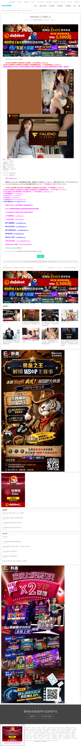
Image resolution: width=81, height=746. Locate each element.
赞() (41, 256)
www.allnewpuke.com (22, 230)
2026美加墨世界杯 (67, 738)
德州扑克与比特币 (26, 10)
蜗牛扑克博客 (28, 727)
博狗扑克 (26, 2)
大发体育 (32, 716)
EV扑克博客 (71, 733)
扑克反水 (39, 727)
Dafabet (48, 736)
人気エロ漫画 (35, 732)
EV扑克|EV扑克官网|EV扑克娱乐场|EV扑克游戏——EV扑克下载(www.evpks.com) (26, 62)
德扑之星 (27, 736)
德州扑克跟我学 (13, 248)
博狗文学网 (31, 730)
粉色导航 (57, 727)
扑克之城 (70, 2)
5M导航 (57, 732)
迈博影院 (73, 732)
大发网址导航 (11, 2)
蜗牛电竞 (73, 736)
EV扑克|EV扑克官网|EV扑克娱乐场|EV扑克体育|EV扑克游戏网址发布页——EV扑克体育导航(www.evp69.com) (32, 64)
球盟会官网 (43, 733)
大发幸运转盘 (47, 738)
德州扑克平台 (74, 727)
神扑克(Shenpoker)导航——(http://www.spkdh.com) (18, 244)
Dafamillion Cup (28, 735)
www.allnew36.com (21, 223)
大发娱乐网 (40, 735)
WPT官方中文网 (28, 738)
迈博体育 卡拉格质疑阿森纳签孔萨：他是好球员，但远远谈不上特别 (30, 324)
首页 (35, 6)
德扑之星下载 (33, 736)
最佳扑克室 (43, 6)
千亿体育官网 (36, 733)
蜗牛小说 (59, 729)
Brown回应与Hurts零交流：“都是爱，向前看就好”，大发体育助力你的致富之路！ (50, 324)
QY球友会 (49, 733)
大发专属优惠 (54, 738)
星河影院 (68, 732)
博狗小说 (64, 729)
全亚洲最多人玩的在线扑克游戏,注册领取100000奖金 (29, 251)
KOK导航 (29, 732)
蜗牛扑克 (19, 2)
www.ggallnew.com (20, 237)
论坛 (74, 6)
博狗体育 (49, 729)
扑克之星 (63, 2)
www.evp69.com (15, 59)
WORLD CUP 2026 (28, 733)
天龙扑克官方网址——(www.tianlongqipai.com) (17, 240)
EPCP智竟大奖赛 (66, 736)
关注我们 (76, 2)
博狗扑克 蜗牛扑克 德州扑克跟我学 (6, 5)
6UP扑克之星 (40, 2)
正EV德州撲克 (54, 735)
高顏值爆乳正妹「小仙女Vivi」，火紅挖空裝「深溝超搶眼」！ (62, 267)
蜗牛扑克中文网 (50, 727)
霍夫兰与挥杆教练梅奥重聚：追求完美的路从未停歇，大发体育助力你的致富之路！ (11, 342)
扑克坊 (39, 736)
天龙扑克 (56, 2)
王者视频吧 (67, 727)
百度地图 (40, 741)
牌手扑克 (44, 736)
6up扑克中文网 (33, 729)
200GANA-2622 (64, 322)
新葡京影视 (62, 732)
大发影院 (34, 735)
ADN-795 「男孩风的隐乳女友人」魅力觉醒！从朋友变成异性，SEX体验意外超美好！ (50, 342)
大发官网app (67, 735)
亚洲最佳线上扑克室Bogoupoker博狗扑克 (49, 740)
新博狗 (62, 727)
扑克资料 (52, 6)
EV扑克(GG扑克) (46, 716)
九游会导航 (41, 732)
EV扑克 (44, 729)
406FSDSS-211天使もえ (40, 17)
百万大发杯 (74, 738)
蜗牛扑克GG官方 (53, 730)
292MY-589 (5, 322)
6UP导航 (74, 729)
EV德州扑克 (53, 736)
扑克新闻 (60, 6)
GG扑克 (33, 2)
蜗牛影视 (54, 729)
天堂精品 (26, 729)
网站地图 (36, 741)
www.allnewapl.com (19, 233)
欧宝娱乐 (47, 732)
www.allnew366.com (21, 226)
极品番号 (69, 729)
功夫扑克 (39, 729)
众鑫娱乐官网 (67, 730)
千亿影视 (52, 732)
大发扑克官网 (46, 735)
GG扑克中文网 (25, 730)
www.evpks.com (19, 215)
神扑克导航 (49, 2)
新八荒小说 (61, 730)
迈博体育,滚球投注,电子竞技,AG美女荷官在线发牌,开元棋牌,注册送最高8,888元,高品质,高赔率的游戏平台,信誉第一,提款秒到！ (36, 66)
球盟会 (60, 733)
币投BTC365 (54, 733)
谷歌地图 (45, 741)
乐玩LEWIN (65, 733)
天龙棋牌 (44, 727)
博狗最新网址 (46, 730)
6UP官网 (73, 730)
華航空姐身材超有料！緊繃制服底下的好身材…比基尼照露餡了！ (19, 267)
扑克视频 (68, 6)
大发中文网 (35, 738)
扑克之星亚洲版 (38, 730)
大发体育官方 (61, 735)
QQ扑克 (60, 738)
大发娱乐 (41, 738)
